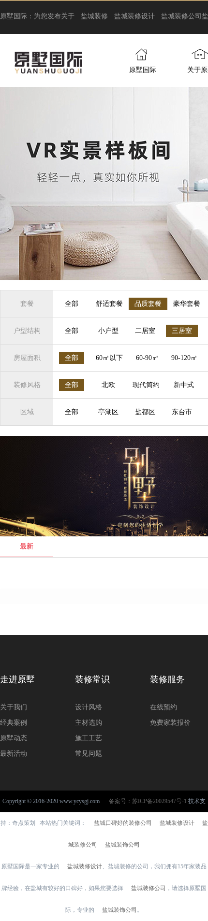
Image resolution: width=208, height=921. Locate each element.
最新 (26, 546)
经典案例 (13, 722)
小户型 (108, 330)
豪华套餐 (186, 303)
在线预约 (163, 707)
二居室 (145, 330)
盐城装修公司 (181, 16)
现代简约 (146, 385)
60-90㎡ (147, 357)
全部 (71, 303)
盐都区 (145, 412)
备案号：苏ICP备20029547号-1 (148, 801)
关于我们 (13, 707)
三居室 (182, 330)
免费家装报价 (170, 722)
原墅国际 (142, 69)
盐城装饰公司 (122, 844)
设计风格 (88, 707)
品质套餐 (148, 303)
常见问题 (88, 753)
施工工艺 (88, 738)
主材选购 (88, 722)
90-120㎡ (184, 357)
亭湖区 (108, 412)
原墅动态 (13, 738)
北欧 (108, 385)
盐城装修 (94, 16)
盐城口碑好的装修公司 (123, 823)
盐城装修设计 (134, 16)
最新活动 (13, 753)
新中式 (184, 385)
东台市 (182, 412)
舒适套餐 (109, 303)
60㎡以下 (109, 357)
